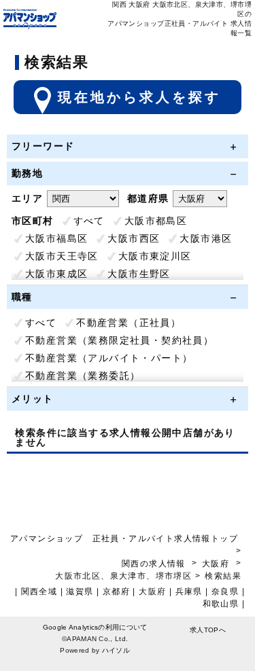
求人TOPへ (208, 630)
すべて (89, 220)
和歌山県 (221, 604)
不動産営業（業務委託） (82, 375)
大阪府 (215, 563)
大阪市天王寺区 (62, 256)
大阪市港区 (206, 238)
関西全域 (39, 591)
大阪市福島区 (56, 238)
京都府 (116, 591)
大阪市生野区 (138, 273)
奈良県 (225, 591)
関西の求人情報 (155, 563)
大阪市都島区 (155, 220)
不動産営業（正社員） (128, 322)
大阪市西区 (133, 238)
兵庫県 (189, 591)
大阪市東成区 (56, 273)
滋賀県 (79, 591)
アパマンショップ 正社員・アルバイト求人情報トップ (124, 538)
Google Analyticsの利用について (95, 627)
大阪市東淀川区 (155, 256)
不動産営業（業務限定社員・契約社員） (119, 340)
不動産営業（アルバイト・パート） (108, 357)
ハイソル (116, 650)
